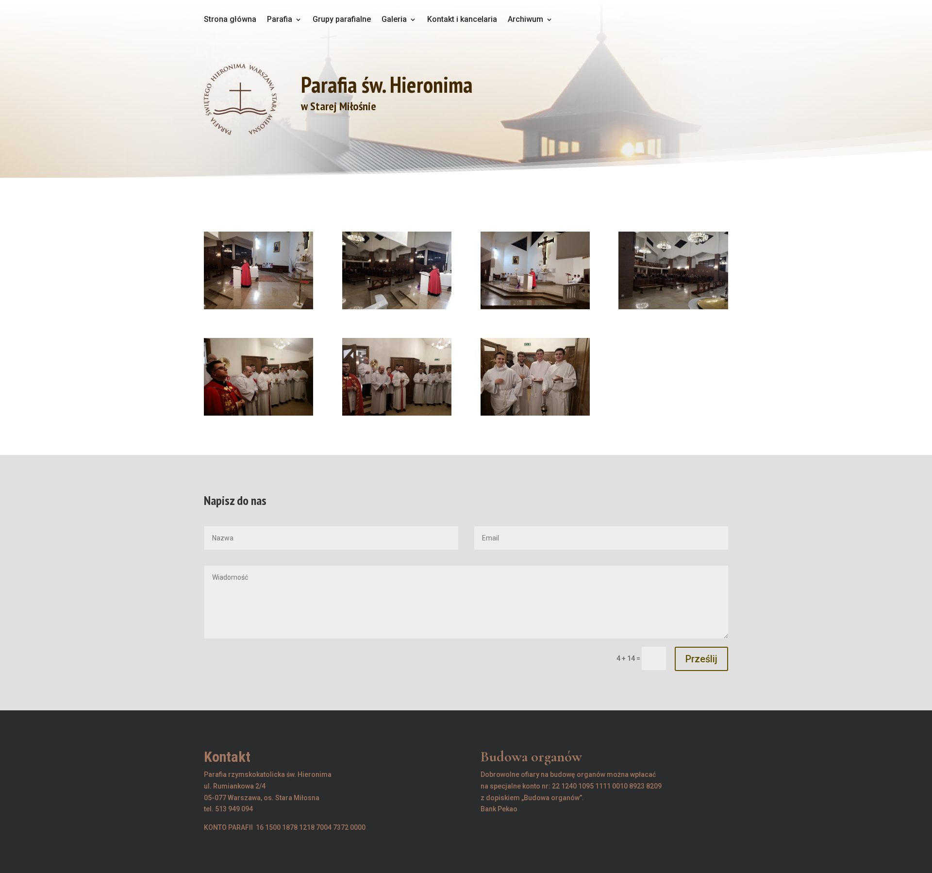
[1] (258, 309)
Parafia (279, 20)
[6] (396, 416)
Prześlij (701, 659)
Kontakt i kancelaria (462, 20)
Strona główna (230, 20)
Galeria (394, 20)
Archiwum (525, 20)
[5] (258, 416)
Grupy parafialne (342, 20)
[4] (673, 309)
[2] (396, 309)
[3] (535, 309)
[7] (535, 416)
